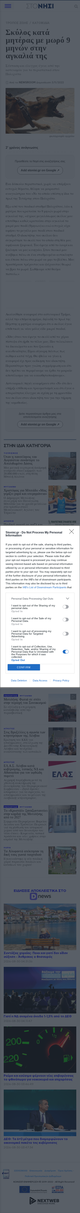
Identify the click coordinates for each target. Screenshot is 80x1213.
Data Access (40, 680)
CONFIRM (24, 667)
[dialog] (40, 606)
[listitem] (40, 598)
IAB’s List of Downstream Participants (44, 587)
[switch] (66, 607)
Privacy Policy (61, 680)
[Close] (72, 532)
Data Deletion (19, 680)
